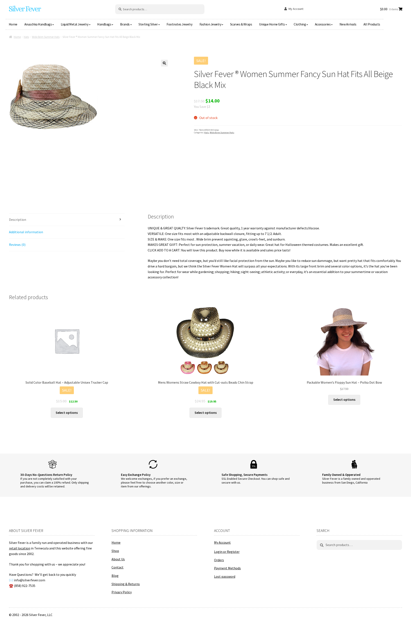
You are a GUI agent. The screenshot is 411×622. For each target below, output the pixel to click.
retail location (19, 548)
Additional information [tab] (26, 232)
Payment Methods (227, 568)
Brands (125, 24)
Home (13, 24)
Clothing (300, 24)
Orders (219, 560)
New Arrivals (348, 24)
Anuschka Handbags (38, 24)
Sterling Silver (148, 24)
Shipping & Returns (126, 584)
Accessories (323, 24)
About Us (118, 559)
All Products (371, 24)
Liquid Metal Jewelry (74, 24)
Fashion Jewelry (210, 24)
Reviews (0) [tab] (17, 244)
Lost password (224, 576)
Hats (26, 37)
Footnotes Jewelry (179, 24)
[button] (164, 63)
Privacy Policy (122, 592)
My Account (296, 9)
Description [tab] (17, 219)
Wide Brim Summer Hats (46, 37)
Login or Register (227, 551)
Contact (118, 567)
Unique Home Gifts (272, 24)
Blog (115, 575)
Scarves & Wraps (241, 24)
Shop (115, 551)
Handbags (104, 24)
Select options (67, 412)
